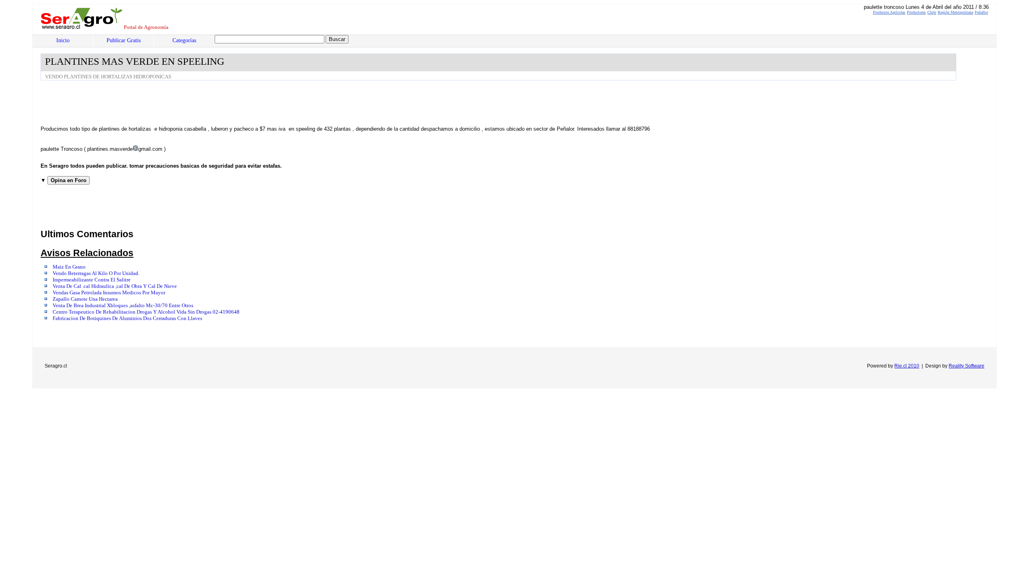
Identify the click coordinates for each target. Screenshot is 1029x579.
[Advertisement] (187, 102)
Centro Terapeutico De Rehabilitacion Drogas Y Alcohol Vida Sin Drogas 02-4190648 (146, 312)
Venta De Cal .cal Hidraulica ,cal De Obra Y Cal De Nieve (115, 286)
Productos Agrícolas (889, 12)
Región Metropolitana (955, 12)
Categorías (184, 40)
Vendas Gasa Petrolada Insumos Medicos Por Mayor (109, 293)
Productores (916, 12)
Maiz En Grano (69, 267)
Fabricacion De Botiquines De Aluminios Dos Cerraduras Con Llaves (127, 318)
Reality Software (966, 366)
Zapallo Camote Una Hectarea (85, 299)
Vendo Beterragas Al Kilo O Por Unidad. (96, 273)
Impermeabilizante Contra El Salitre (92, 280)
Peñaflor (981, 12)
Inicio (63, 40)
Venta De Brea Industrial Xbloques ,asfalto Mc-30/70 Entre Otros (123, 305)
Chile (931, 12)
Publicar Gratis (124, 40)
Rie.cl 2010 (906, 366)
